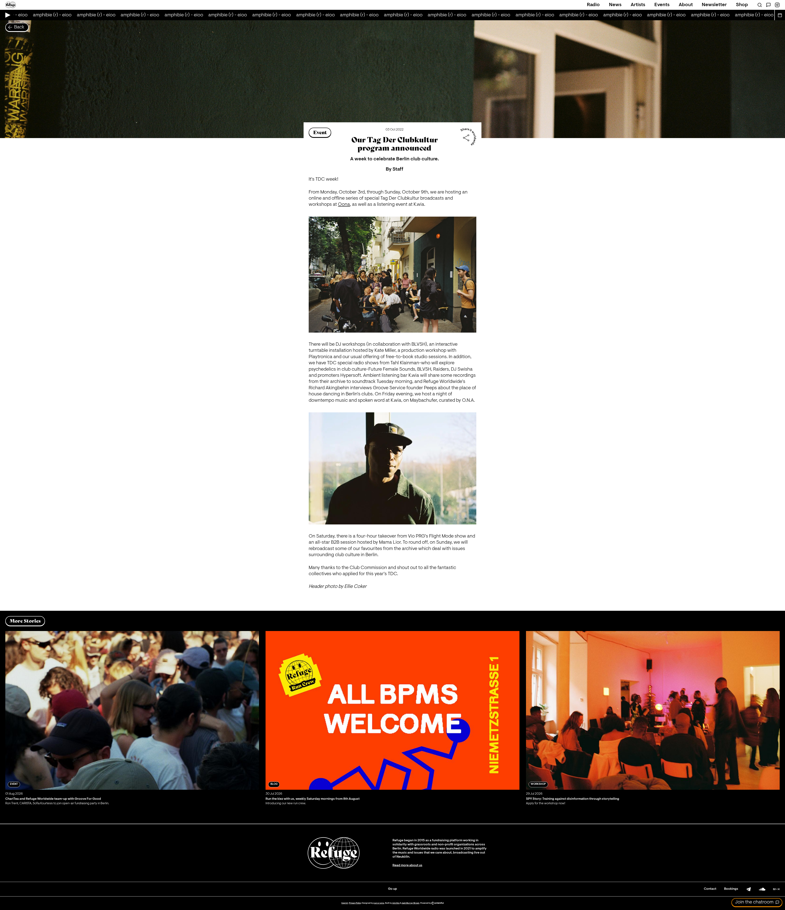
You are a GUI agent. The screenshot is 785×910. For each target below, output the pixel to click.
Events (661, 4)
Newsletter (714, 4)
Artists (638, 4)
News (615, 4)
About (686, 4)
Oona (344, 204)
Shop (742, 4)
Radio (593, 4)
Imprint (344, 903)
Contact (710, 889)
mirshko (396, 903)
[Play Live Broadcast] (7, 15)
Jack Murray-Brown (410, 903)
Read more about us (407, 865)
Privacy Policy (355, 903)
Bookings (731, 889)
